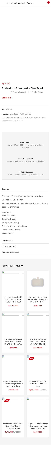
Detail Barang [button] (7, 240)
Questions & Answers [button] (10, 252)
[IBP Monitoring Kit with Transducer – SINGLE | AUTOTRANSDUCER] (38, 323)
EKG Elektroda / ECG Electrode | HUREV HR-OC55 (38, 383)
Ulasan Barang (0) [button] (8, 246)
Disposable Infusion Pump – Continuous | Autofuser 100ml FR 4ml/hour (38, 426)
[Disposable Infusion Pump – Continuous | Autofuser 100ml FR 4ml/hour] (38, 408)
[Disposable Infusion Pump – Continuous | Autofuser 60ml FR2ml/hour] (13, 366)
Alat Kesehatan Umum (10, 117)
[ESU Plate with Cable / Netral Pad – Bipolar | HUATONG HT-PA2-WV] (13, 323)
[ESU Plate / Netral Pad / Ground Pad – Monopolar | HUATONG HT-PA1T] (38, 281)
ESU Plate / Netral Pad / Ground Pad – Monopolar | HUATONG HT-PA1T (37, 299)
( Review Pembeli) (18, 92)
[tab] (25, 189)
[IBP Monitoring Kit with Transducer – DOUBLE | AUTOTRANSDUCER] (13, 281)
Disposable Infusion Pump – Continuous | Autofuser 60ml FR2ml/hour (13, 383)
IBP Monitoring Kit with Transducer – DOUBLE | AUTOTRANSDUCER (13, 299)
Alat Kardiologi (26, 114)
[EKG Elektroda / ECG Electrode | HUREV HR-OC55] (38, 366)
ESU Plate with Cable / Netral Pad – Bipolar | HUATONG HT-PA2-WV (13, 341)
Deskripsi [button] (5, 188)
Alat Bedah (14, 114)
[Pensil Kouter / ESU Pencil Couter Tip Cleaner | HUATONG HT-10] (13, 408)
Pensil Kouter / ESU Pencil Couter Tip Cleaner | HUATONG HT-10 (13, 426)
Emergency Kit (39, 117)
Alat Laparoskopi (26, 117)
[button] (47, 3)
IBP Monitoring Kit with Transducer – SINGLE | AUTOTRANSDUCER (38, 341)
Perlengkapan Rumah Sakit (12, 120)
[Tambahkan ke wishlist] (20, 275)
